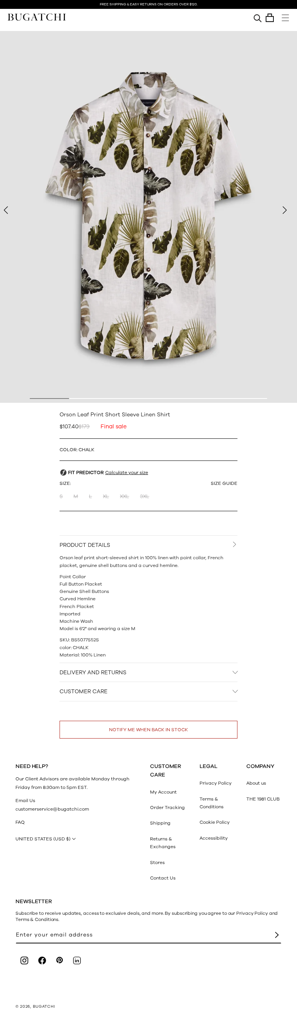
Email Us (25, 800)
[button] (270, 17)
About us (256, 783)
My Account (163, 792)
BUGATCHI (44, 1006)
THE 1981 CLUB (263, 799)
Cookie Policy (215, 822)
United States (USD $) (42, 839)
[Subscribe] (276, 935)
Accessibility (214, 838)
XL (106, 496)
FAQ (20, 822)
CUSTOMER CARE (84, 691)
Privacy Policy (216, 783)
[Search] (258, 17)
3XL (144, 496)
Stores (157, 862)
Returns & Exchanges (163, 843)
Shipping (160, 823)
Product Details (85, 545)
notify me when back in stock (148, 730)
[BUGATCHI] (37, 16)
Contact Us (163, 878)
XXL (124, 496)
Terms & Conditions (212, 803)
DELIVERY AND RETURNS (93, 672)
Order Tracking (167, 807)
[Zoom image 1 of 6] (148, 217)
